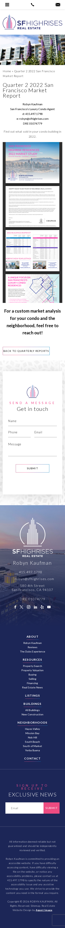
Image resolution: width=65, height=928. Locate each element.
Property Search (32, 666)
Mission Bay (32, 733)
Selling (32, 679)
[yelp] (42, 607)
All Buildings (32, 710)
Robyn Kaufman (32, 643)
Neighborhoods (32, 722)
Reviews (33, 647)
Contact (32, 758)
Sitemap (35, 905)
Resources (32, 659)
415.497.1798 (34, 113)
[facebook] (15, 607)
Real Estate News (32, 687)
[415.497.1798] (32, 4)
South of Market (32, 746)
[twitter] (21, 607)
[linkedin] (35, 607)
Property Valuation (32, 670)
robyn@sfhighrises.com (34, 118)
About (33, 636)
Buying (33, 674)
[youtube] (49, 607)
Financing (32, 683)
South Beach (32, 742)
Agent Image (44, 910)
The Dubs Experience (32, 651)
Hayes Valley (32, 729)
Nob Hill (32, 737)
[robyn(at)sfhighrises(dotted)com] (58, 5)
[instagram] (28, 607)
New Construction (32, 714)
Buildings (32, 703)
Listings (32, 695)
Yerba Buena (32, 750)
